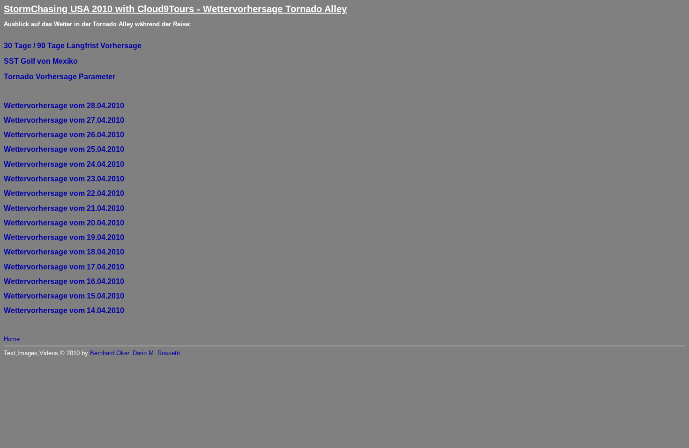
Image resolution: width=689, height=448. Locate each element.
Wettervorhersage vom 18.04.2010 (64, 252)
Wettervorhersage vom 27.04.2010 (64, 120)
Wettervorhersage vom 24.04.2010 (64, 164)
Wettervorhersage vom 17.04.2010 (64, 267)
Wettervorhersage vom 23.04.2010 (64, 179)
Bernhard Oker (109, 353)
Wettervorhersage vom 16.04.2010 (64, 281)
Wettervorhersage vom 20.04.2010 (64, 223)
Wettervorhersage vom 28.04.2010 (64, 106)
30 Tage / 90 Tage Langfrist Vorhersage (73, 46)
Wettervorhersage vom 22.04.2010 (64, 193)
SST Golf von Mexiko (41, 61)
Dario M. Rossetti (156, 353)
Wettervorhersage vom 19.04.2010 (64, 237)
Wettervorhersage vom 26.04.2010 (64, 135)
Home (12, 339)
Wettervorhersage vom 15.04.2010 (64, 296)
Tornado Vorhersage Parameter (59, 77)
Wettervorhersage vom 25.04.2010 (64, 149)
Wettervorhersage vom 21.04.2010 (64, 208)
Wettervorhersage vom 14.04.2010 (64, 310)
